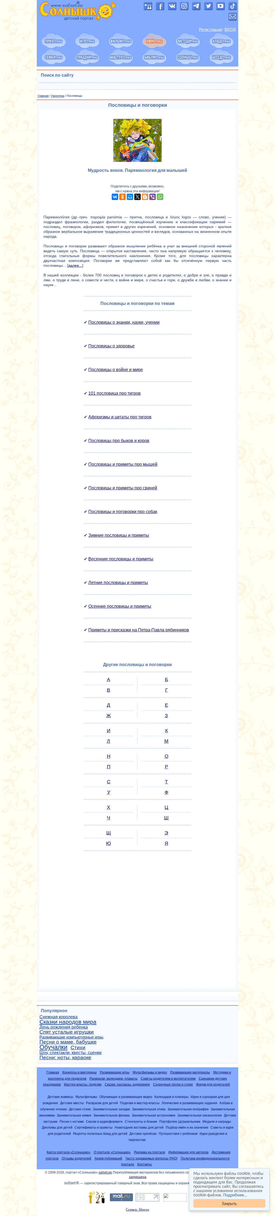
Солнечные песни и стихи (173, 1084)
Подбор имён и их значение (187, 1127)
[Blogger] (145, 197)
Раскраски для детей (102, 1103)
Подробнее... (235, 1195)
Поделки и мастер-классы (140, 1103)
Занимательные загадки (111, 1109)
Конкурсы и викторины (79, 1072)
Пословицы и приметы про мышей (122, 464)
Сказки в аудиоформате (104, 1121)
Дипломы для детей (57, 1127)
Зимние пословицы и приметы (118, 535)
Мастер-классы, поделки (83, 1084)
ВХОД (230, 29)
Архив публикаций (108, 1158)
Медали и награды (216, 1121)
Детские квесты (72, 1103)
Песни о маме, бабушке (68, 1042)
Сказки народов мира (67, 1022)
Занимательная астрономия (153, 1115)
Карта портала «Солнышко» (69, 1152)
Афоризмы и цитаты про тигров (119, 417)
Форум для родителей (213, 1084)
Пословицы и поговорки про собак (122, 511)
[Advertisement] (137, 922)
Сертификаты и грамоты (94, 1127)
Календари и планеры (171, 1096)
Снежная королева (58, 1017)
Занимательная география (188, 1109)
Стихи (78, 1047)
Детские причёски (143, 1133)
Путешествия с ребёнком (178, 1133)
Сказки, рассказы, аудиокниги (127, 1084)
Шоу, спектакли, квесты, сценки (70, 1052)
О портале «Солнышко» (112, 1152)
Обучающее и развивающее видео (125, 1096)
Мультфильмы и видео (150, 1072)
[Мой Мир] (130, 197)
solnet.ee (105, 1172)
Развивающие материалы (190, 1072)
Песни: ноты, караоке (65, 1057)
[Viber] (152, 197)
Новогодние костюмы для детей (139, 1127)
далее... (75, 265)
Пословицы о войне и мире (115, 369)
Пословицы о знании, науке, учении (124, 322)
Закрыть (229, 1203)
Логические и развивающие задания (189, 1103)
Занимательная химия (74, 1115)
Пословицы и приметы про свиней (122, 488)
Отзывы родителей (76, 1158)
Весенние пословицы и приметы (120, 559)
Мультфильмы (86, 1096)
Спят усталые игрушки (66, 1032)
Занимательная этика (148, 1109)
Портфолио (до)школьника (179, 1121)
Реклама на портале (149, 1152)
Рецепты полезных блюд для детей (100, 1133)
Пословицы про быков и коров (118, 440)
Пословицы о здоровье (111, 346)
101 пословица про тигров (114, 393)
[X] (137, 197)
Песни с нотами (72, 1121)
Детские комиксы (60, 1096)
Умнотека (57, 95)
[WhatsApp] (160, 197)
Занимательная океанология (200, 1115)
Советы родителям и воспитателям (168, 1078)
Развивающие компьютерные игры (71, 1037)
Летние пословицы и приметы (118, 582)
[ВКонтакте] (115, 197)
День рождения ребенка (63, 1027)
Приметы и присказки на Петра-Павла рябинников (138, 630)
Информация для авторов (188, 1152)
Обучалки (53, 1047)
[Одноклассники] (122, 197)
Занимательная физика (111, 1115)
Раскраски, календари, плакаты (113, 1078)
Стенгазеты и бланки (141, 1121)
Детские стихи (80, 1109)
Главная (43, 95)
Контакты (144, 1164)
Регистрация (210, 29)
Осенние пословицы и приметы (119, 606)
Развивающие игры (114, 1072)
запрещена (137, 1177)
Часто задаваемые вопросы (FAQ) (151, 1158)
